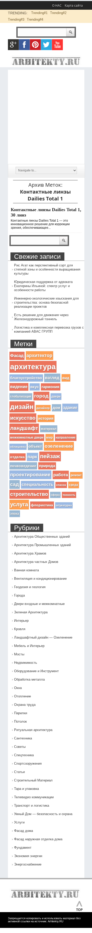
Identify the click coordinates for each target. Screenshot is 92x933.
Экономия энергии (28, 856)
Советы (20, 747)
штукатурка (64, 505)
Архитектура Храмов (30, 553)
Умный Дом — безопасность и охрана (43, 814)
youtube (57, 44)
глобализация (20, 396)
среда (73, 485)
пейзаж (50, 456)
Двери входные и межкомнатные (39, 604)
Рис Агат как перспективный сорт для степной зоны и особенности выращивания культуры (47, 269)
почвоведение (23, 466)
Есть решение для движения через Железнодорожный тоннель (41, 317)
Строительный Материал (33, 780)
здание (70, 407)
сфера (55, 494)
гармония (51, 387)
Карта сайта (74, 5)
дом (56, 408)
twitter (46, 44)
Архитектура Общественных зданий (42, 536)
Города (19, 595)
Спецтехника (24, 755)
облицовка (18, 446)
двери (56, 396)
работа (60, 474)
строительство (29, 494)
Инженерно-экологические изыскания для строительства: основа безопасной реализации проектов (46, 302)
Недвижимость (25, 663)
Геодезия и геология (29, 587)
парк (32, 456)
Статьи (19, 772)
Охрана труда (25, 705)
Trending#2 (58, 13)
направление (66, 437)
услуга (19, 504)
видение (19, 387)
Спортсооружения (28, 763)
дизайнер (43, 408)
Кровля (19, 629)
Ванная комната (26, 570)
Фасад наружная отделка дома (38, 839)
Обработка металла (29, 679)
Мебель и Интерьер (29, 646)
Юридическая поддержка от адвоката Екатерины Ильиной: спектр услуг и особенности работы (43, 286)
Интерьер (21, 621)
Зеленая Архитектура (31, 612)
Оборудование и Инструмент (36, 671)
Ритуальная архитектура (33, 730)
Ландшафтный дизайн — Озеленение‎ (43, 637)
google (13, 44)
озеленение (59, 446)
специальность (37, 484)
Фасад (17, 355)
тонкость (69, 494)
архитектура (33, 366)
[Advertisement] (46, 115)
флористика (42, 505)
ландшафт (24, 428)
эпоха (14, 514)
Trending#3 (16, 19)
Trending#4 (35, 19)
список (61, 484)
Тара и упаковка (26, 789)
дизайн (22, 407)
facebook (24, 44)
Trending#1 (39, 13)
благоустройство (26, 378)
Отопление (22, 696)
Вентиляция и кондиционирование (40, 578)
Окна (18, 688)
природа (47, 466)
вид (66, 378)
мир (49, 437)
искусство (23, 418)
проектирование (30, 474)
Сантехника (23, 738)
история (46, 418)
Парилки (20, 713)
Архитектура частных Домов (36, 562)
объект (35, 446)
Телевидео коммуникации (34, 797)
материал (48, 429)
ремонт (76, 475)
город (41, 396)
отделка (17, 457)
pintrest (35, 44)
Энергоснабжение (27, 864)
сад (14, 484)
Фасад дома (23, 831)
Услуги (19, 822)
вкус (34, 387)
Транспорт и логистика (31, 805)
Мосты (19, 654)
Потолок (20, 721)
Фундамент (22, 847)
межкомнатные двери (26, 437)
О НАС (57, 5)
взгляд (52, 377)
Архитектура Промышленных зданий (42, 545)
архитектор (39, 355)
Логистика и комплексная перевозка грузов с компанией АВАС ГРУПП (49, 329)
